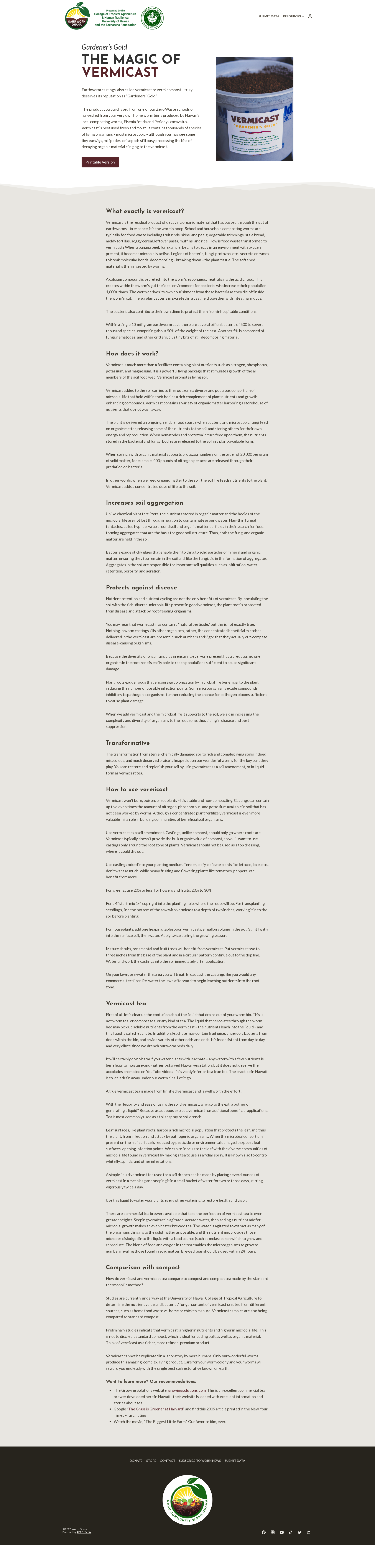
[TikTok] (290, 1532)
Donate (136, 1460)
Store (151, 1460)
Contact (167, 1460)
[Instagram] (272, 1532)
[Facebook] (264, 1532)
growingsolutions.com (187, 1390)
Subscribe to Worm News (200, 1460)
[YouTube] (282, 1532)
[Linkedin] (308, 1532)
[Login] (310, 16)
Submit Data (268, 16)
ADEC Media (84, 1532)
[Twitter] (300, 1532)
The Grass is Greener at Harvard (155, 1409)
